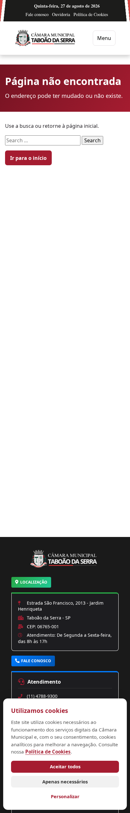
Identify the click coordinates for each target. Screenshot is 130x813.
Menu (104, 38)
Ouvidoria (61, 14)
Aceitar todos (65, 766)
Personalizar (65, 796)
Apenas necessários (65, 781)
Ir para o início (28, 158)
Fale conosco (37, 14)
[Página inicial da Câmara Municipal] (65, 566)
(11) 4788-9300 (42, 696)
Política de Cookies (91, 14)
